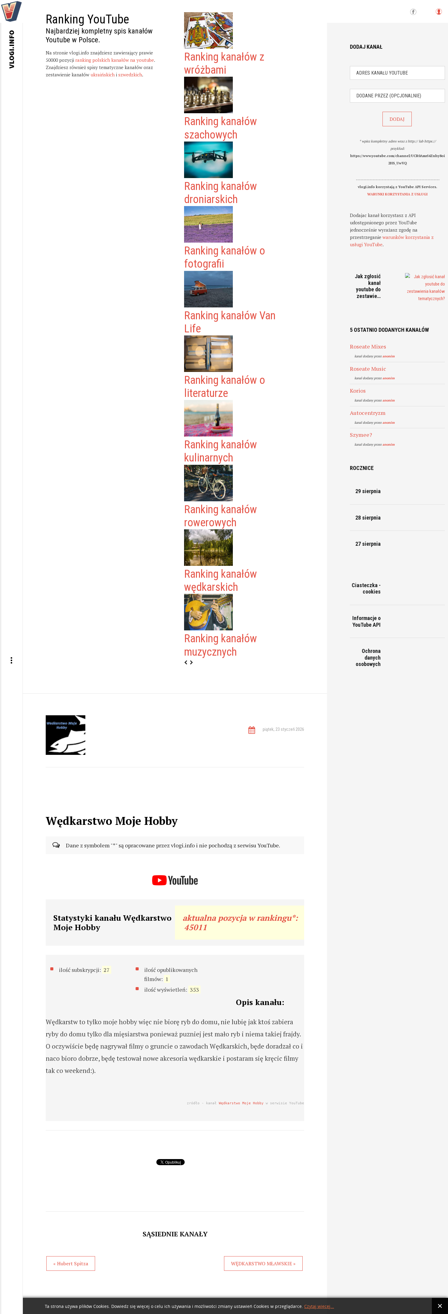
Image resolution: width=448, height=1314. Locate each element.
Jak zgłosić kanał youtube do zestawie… (368, 286)
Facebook (413, 12)
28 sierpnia (368, 517)
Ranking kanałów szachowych (220, 128)
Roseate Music (368, 368)
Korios (358, 390)
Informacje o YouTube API (366, 621)
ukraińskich (103, 75)
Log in (438, 14)
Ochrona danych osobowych (368, 657)
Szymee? (361, 434)
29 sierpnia (368, 491)
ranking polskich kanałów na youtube (114, 60)
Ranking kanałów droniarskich (220, 193)
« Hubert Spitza (70, 1263)
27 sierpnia (368, 544)
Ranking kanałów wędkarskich (220, 581)
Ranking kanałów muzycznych (220, 645)
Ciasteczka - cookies (366, 588)
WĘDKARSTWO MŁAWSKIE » (263, 1263)
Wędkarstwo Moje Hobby (241, 1103)
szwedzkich (130, 75)
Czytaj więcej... (319, 1306)
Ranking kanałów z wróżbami (224, 63)
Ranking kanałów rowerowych (220, 516)
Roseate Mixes (368, 346)
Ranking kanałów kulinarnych (220, 451)
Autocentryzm (368, 412)
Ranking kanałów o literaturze (224, 387)
